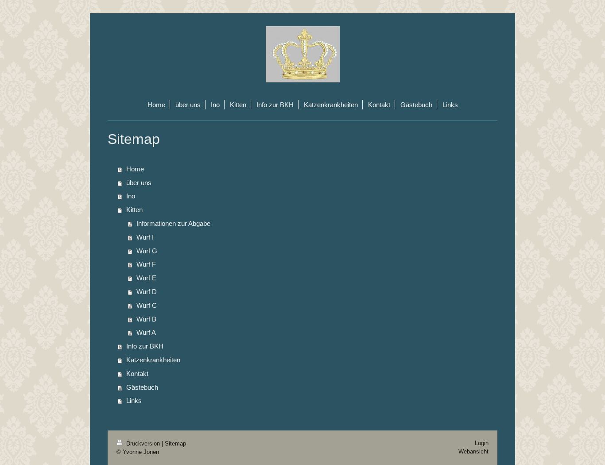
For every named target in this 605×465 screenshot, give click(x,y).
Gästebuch (142, 387)
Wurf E (146, 278)
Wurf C (146, 305)
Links (134, 400)
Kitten (134, 209)
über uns (138, 182)
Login (482, 443)
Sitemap (175, 443)
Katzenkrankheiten (153, 360)
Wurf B (146, 319)
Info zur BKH (144, 346)
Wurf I (145, 237)
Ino (130, 196)
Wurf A (146, 332)
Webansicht (473, 451)
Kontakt (137, 373)
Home (135, 169)
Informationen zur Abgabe (173, 223)
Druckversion (143, 443)
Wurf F (146, 264)
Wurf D (146, 291)
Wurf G (146, 251)
